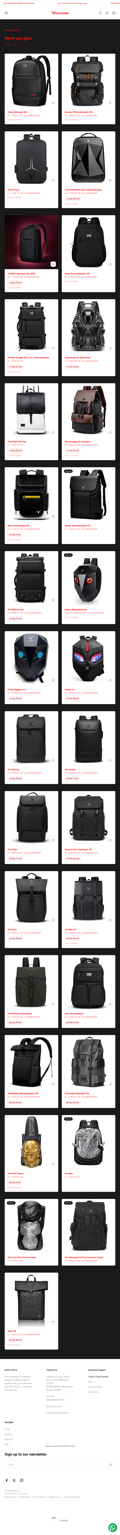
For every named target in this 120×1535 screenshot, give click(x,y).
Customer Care (95, 1387)
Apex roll (12, 1331)
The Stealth (70, 769)
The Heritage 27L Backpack (78, 441)
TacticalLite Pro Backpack (20, 1013)
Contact (8, 1434)
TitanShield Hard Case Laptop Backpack (83, 190)
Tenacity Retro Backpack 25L (78, 849)
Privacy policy (24, 1497)
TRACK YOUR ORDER (98, 1377)
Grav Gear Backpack (74, 1013)
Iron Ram (69, 1173)
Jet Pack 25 (70, 929)
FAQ (90, 1382)
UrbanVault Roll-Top (17, 441)
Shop (7, 1429)
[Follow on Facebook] (7, 1480)
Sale (7, 1444)
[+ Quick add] (53, 102)
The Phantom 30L (16, 609)
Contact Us (93, 1392)
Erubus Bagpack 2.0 (17, 689)
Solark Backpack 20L (17, 112)
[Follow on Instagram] (22, 1480)
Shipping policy (55, 1497)
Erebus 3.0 (69, 689)
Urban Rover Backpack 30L (77, 273)
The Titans (12, 849)
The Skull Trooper (16, 1173)
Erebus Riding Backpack (76, 609)
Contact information (72, 1497)
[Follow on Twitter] (14, 1480)
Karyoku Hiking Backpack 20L (79, 112)
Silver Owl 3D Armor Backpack (22, 1257)
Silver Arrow (13, 190)
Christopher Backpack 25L (77, 1093)
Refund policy (10, 1497)
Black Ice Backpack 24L (19, 525)
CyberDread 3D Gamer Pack (78, 357)
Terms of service (39, 1497)
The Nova (12, 929)
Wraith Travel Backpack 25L (78, 525)
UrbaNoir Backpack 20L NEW (21, 273)
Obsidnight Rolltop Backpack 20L (23, 1093)
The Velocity (13, 769)
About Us (9, 1439)
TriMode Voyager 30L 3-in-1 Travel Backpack (28, 357)
